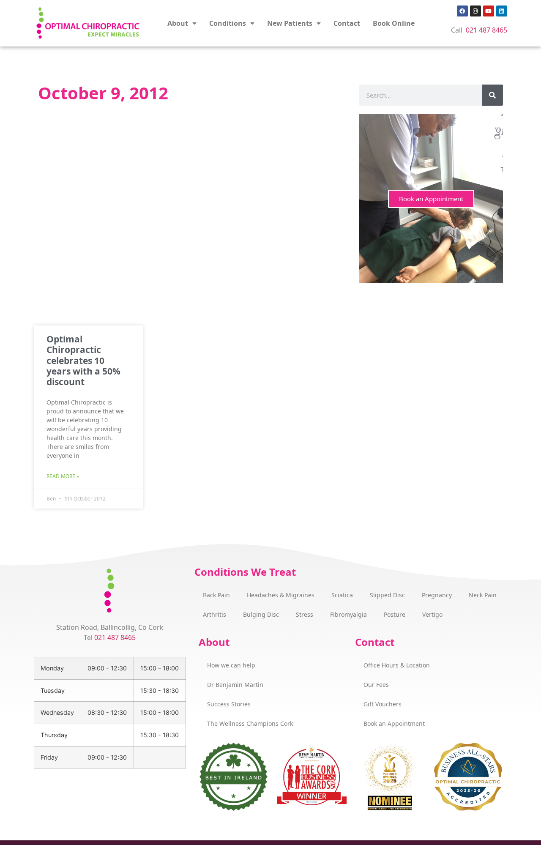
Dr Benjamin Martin (235, 685)
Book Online (394, 23)
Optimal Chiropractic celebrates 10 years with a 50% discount (83, 360)
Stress (304, 614)
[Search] (492, 95)
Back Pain (216, 595)
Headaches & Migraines (280, 595)
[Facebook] (462, 10)
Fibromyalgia (348, 614)
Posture (394, 614)
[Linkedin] (501, 10)
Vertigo (432, 614)
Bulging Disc (261, 614)
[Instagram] (475, 10)
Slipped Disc (387, 595)
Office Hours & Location (396, 665)
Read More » (62, 476)
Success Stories (229, 704)
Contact (346, 23)
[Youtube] (488, 10)
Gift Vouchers (382, 704)
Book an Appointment (431, 198)
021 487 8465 (486, 30)
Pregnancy (437, 595)
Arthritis (214, 614)
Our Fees (376, 685)
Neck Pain (483, 595)
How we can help (231, 665)
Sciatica (342, 595)
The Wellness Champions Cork (250, 723)
